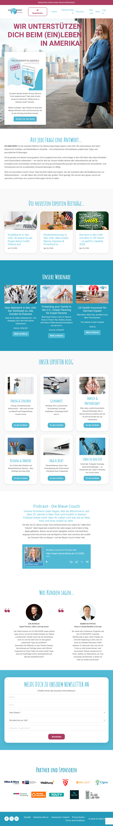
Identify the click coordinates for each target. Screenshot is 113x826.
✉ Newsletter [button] (37, 11)
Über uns (91, 11)
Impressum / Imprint (60, 817)
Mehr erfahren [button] (20, 334)
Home (54, 11)
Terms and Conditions (75, 820)
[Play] (46, 562)
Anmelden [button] (56, 737)
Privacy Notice (78, 817)
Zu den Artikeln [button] (20, 425)
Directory (80, 11)
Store (97, 11)
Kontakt (27, 817)
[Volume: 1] (87, 562)
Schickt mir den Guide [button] (25, 119)
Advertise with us (41, 817)
